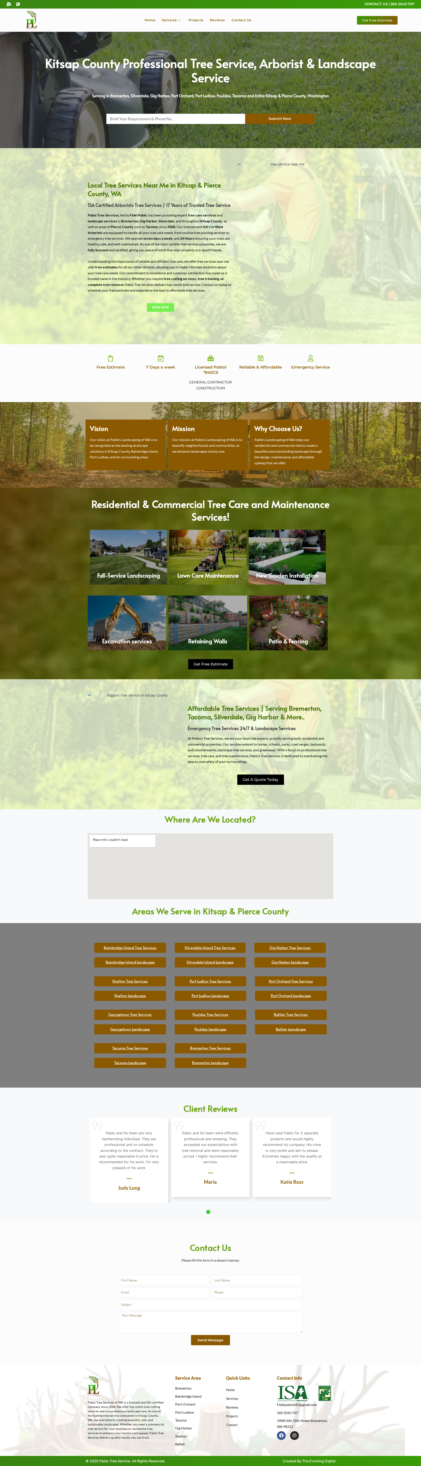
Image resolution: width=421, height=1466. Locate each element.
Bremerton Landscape (210, 1062)
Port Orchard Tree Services (291, 981)
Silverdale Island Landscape (210, 962)
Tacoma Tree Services (130, 1048)
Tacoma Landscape (130, 1062)
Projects (196, 20)
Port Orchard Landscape (291, 995)
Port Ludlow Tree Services (210, 981)
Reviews (217, 20)
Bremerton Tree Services (210, 1048)
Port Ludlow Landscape (210, 995)
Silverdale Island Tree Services (210, 947)
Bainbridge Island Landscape (130, 962)
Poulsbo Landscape (210, 1029)
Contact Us (242, 20)
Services (169, 20)
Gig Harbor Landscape (290, 962)
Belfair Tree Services (291, 1014)
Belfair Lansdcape (291, 1029)
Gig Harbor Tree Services (290, 947)
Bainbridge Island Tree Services (130, 947)
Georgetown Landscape (130, 1029)
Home (149, 20)
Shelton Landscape (130, 995)
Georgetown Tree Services (130, 1014)
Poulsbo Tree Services (210, 1014)
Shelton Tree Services (130, 981)
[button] (208, 1212)
